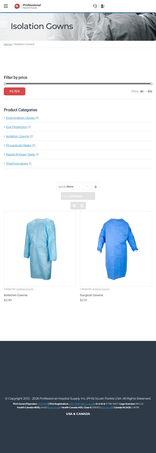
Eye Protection (16, 127)
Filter (15, 91)
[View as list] (82, 205)
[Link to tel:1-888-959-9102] (95, 6)
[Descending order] (95, 186)
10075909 (42, 403)
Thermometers (17, 163)
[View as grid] (74, 205)
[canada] (27, 5)
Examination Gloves (20, 118)
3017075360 (75, 403)
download (88, 403)
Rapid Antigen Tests (20, 154)
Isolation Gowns (17, 136)
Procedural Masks (18, 145)
